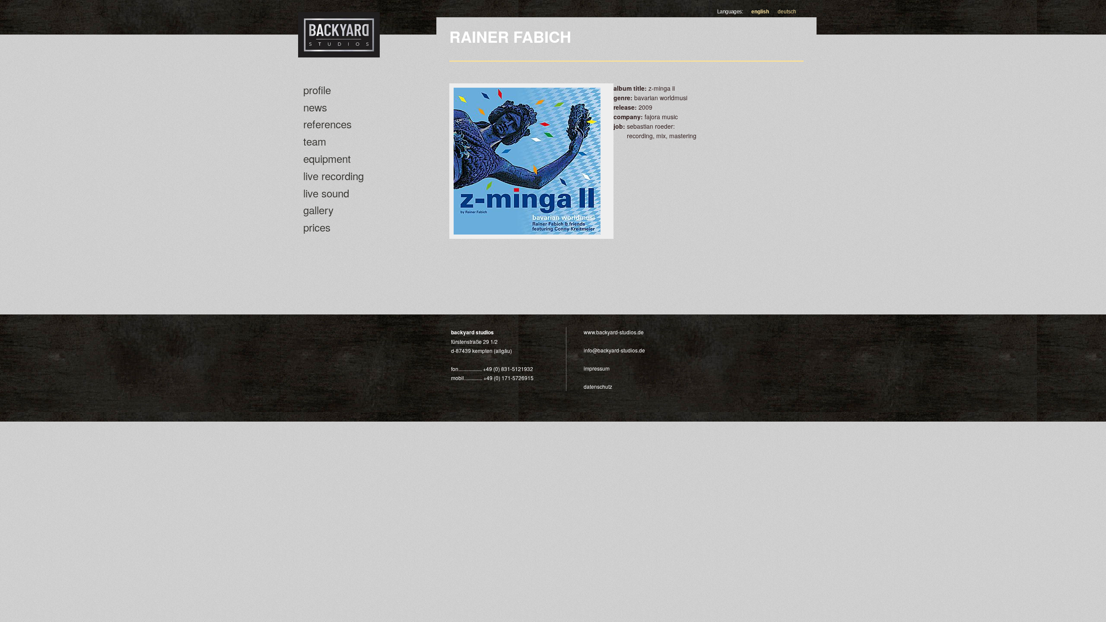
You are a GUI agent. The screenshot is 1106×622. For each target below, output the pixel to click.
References (327, 123)
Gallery (318, 209)
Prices (317, 227)
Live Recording (333, 175)
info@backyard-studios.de (614, 350)
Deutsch (787, 12)
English (760, 12)
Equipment (327, 158)
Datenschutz (598, 386)
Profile (317, 89)
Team (314, 141)
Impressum (597, 368)
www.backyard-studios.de (614, 332)
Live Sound (326, 192)
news (315, 106)
